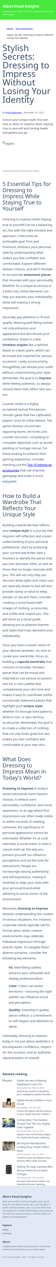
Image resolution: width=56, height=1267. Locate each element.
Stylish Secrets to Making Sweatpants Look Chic (31, 1082)
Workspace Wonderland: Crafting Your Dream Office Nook (33, 1147)
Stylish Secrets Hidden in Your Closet (34, 1102)
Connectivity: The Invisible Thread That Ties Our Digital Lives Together (33, 1123)
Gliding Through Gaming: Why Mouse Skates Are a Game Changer (34, 1170)
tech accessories (24, 28)
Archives (6, 1233)
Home (10, 28)
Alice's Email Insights (20, 6)
